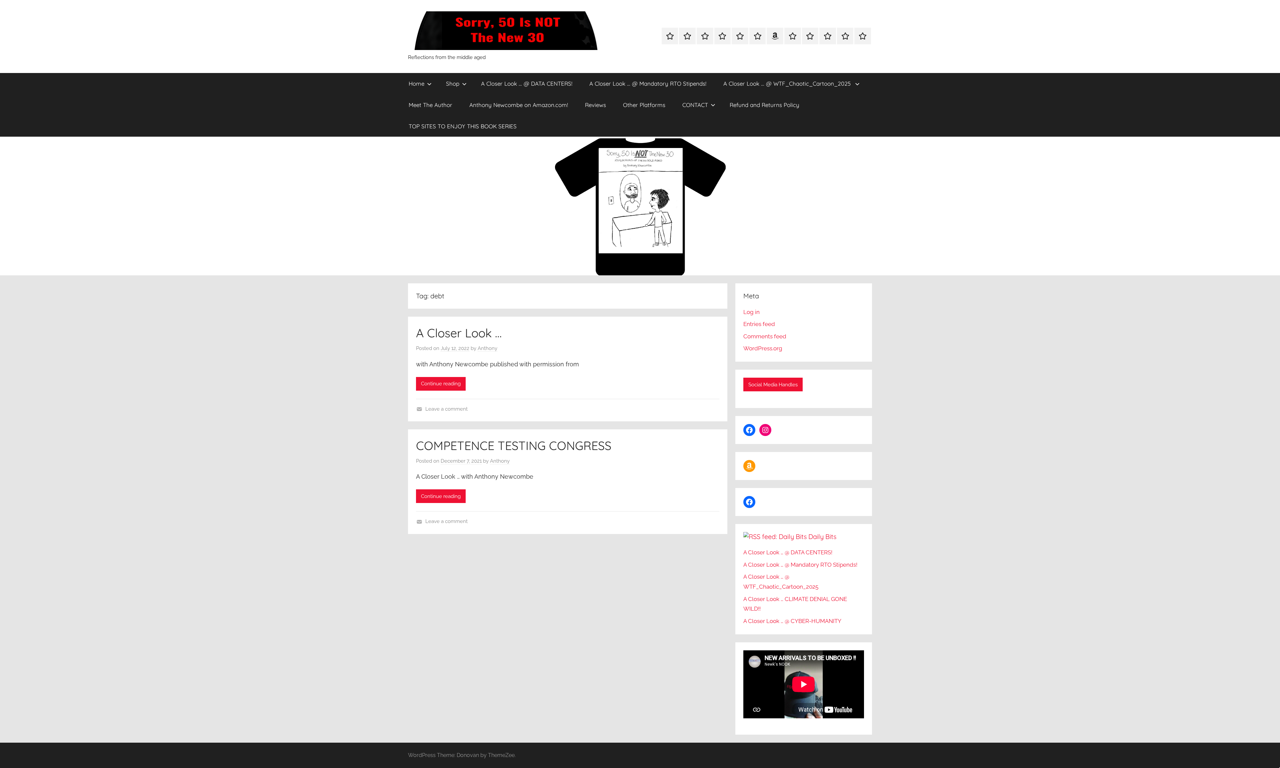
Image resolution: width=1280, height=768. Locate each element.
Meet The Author (430, 104)
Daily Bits (822, 536)
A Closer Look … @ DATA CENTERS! (526, 83)
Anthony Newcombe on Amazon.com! (518, 104)
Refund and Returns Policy (764, 104)
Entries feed (759, 324)
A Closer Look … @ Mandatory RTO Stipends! (647, 83)
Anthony (487, 348)
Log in (751, 312)
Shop (452, 83)
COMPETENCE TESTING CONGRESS (513, 445)
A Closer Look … (459, 332)
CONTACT (695, 104)
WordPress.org (762, 348)
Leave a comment (446, 409)
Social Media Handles (773, 385)
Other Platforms (644, 104)
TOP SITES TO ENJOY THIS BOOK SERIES (463, 126)
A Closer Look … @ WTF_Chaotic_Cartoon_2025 (787, 83)
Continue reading (441, 384)
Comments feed (764, 336)
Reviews (595, 104)
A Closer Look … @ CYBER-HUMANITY (792, 621)
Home (416, 83)
